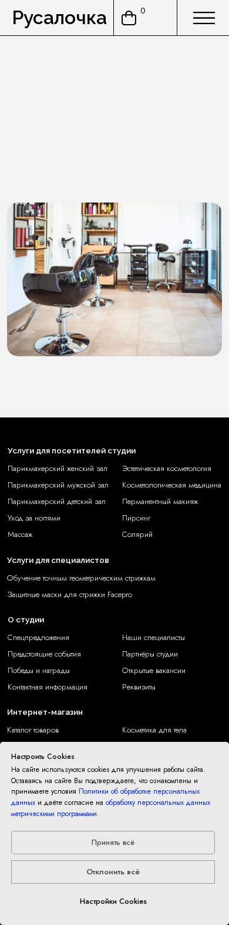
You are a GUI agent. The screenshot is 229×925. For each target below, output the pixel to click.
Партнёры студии (150, 653)
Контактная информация (47, 686)
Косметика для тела (154, 729)
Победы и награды (39, 670)
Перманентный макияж (160, 501)
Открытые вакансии (154, 670)
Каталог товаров (33, 729)
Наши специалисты (153, 637)
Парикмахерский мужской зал (58, 484)
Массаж (20, 534)
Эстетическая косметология (166, 468)
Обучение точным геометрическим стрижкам (81, 577)
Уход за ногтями (34, 517)
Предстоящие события (44, 653)
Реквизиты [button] (139, 686)
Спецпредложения (38, 637)
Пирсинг (136, 517)
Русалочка (59, 17)
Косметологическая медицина (171, 484)
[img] (204, 18)
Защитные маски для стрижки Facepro (69, 594)
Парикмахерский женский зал (57, 468)
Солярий (137, 534)
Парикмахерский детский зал (57, 501)
